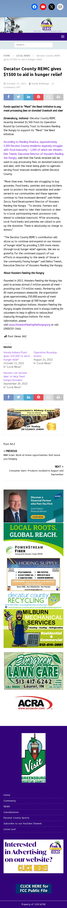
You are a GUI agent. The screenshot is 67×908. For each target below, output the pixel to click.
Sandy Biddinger (40, 83)
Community (10, 800)
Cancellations (11, 812)
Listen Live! (10, 829)
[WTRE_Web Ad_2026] (33, 555)
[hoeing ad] (33, 589)
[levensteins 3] (33, 429)
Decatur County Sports (16, 817)
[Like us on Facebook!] (34, 7)
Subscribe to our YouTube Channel (23, 823)
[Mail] (60, 7)
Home (7, 795)
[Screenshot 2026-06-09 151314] (33, 606)
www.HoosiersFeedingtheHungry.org (29, 324)
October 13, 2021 (16, 83)
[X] (51, 7)
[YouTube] (43, 7)
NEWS (7, 806)
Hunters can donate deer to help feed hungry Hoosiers (15, 376)
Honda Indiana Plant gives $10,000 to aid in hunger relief (17, 356)
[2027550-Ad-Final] (33, 520)
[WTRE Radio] (33, 30)
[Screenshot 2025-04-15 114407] (33, 688)
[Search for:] (33, 44)
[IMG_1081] (33, 645)
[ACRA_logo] (33, 707)
